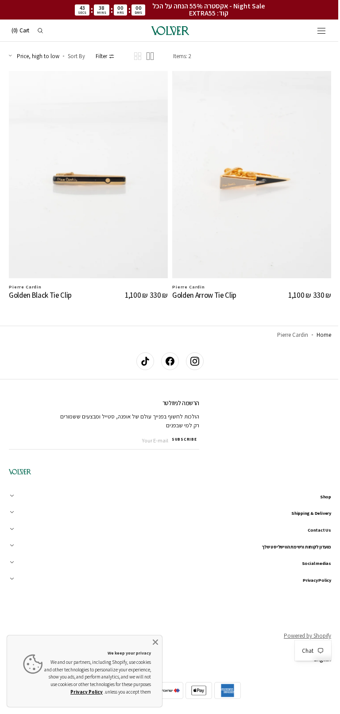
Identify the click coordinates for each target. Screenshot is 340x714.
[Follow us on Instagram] (192, 361)
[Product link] (87, 186)
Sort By (76, 56)
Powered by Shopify (301, 635)
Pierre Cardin (25, 282)
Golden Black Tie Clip (40, 291)
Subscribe (184, 439)
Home (317, 335)
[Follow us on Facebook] (167, 361)
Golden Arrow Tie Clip (201, 291)
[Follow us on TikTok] (142, 361)
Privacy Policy (86, 692)
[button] (315, 30)
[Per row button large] (150, 56)
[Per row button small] (137, 56)
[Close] (155, 642)
